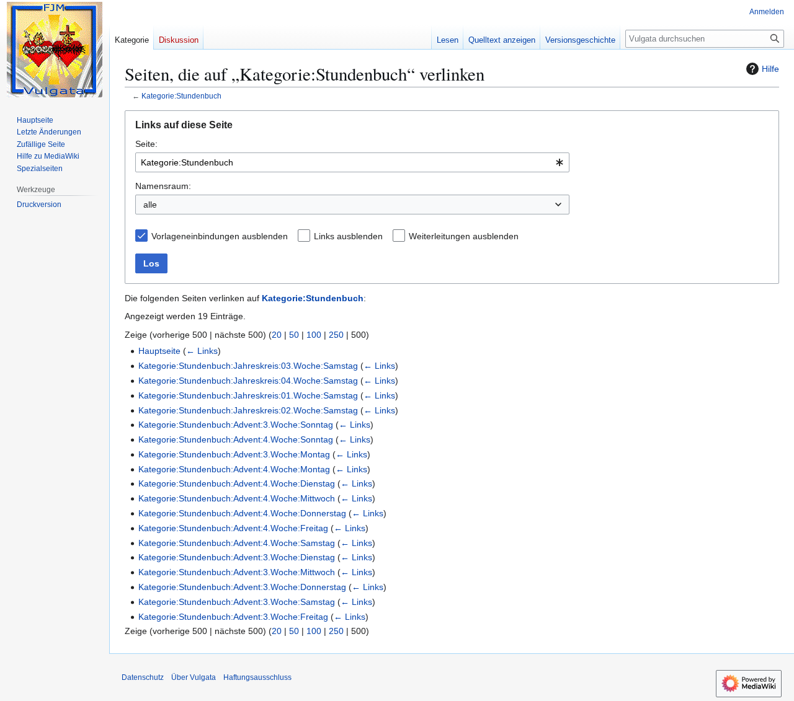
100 (313, 335)
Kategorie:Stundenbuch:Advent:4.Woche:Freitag (233, 528)
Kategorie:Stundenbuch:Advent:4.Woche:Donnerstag (242, 513)
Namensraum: (163, 186)
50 (294, 335)
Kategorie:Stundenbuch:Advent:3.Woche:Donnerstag (242, 587)
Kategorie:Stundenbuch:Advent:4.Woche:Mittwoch (236, 498)
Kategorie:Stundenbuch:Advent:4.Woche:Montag (234, 469)
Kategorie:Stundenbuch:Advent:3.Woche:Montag (234, 454)
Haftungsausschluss (257, 677)
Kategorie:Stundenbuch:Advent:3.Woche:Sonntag (235, 425)
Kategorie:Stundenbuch (181, 96)
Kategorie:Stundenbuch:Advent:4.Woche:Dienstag (236, 483)
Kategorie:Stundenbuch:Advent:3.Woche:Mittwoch (236, 572)
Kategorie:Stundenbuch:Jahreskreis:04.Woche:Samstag (248, 381)
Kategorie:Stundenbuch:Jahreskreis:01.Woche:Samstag (248, 395)
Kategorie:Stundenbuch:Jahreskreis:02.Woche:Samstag (248, 410)
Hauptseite (159, 351)
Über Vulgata (193, 677)
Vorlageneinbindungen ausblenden (219, 236)
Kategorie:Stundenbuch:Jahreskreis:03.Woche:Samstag (248, 366)
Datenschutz (143, 677)
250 (336, 335)
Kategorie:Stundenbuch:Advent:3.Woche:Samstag (236, 602)
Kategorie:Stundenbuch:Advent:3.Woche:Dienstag (236, 557)
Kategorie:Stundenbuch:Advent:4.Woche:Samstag (236, 543)
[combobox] (352, 162)
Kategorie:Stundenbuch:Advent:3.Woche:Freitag (233, 617)
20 (277, 335)
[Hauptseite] (54, 49)
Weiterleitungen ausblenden (464, 236)
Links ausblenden (348, 236)
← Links (202, 351)
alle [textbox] (150, 204)
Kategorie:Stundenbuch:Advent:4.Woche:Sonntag (235, 439)
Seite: (146, 144)
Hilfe (770, 69)
